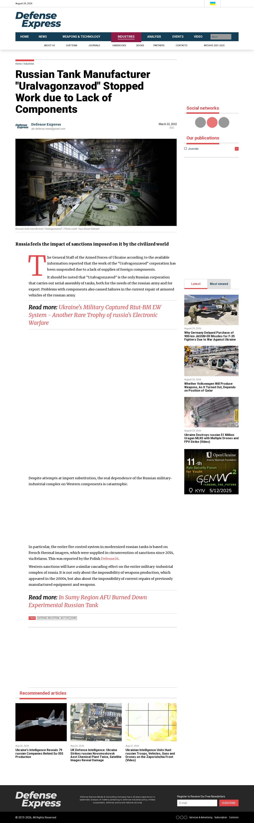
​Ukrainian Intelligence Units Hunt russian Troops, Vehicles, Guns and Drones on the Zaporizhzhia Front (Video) (150, 755)
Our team (71, 45)
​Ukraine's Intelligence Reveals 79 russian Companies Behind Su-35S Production (39, 753)
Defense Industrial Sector (53, 618)
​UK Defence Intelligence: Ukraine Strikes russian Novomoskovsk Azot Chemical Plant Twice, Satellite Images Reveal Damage (95, 755)
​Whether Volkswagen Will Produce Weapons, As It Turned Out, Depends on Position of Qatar (210, 387)
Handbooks (119, 45)
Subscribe (229, 802)
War (73, 618)
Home (18, 64)
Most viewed (219, 284)
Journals (94, 45)
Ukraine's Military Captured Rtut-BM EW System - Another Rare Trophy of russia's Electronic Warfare (95, 315)
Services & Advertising (200, 817)
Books (140, 45)
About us (49, 45)
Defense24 (110, 558)
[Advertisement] (164, 20)
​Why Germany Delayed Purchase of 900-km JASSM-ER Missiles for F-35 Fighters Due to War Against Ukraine (210, 336)
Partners (158, 45)
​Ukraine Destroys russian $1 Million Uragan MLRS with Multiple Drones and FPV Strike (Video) (211, 438)
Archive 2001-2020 (214, 45)
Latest (195, 284)
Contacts (181, 45)
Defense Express (46, 124)
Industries (29, 64)
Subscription (220, 817)
